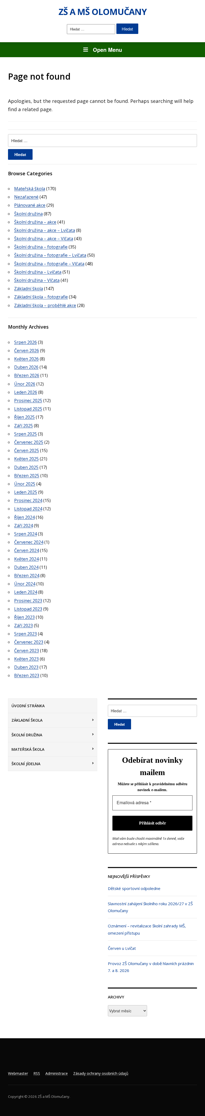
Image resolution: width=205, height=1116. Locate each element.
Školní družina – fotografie (41, 247)
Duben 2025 (26, 467)
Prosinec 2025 (28, 400)
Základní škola (26, 720)
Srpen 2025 (25, 434)
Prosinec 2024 (28, 500)
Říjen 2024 (24, 517)
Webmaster (18, 1073)
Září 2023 (23, 625)
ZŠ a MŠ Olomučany (102, 11)
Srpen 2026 (25, 342)
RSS (36, 1073)
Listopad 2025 (28, 409)
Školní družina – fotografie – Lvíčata (50, 255)
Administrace (56, 1073)
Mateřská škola (27, 749)
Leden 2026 (25, 392)
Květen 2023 (26, 659)
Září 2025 (23, 426)
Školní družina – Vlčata (37, 280)
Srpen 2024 (25, 534)
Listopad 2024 (28, 509)
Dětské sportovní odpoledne (134, 888)
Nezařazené (26, 197)
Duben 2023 (26, 667)
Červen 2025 (26, 450)
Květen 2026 (26, 359)
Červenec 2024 (28, 542)
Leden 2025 (25, 492)
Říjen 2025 (24, 417)
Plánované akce (29, 205)
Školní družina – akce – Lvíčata (44, 230)
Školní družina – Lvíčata (37, 272)
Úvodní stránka (28, 705)
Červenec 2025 (28, 442)
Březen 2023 (26, 675)
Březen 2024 (26, 575)
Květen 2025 (26, 459)
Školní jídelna (25, 763)
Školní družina (26, 734)
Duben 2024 (26, 567)
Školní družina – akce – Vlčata (43, 239)
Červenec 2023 (28, 642)
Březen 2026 (26, 375)
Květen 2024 (26, 559)
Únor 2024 (24, 584)
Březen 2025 (26, 476)
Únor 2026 (24, 384)
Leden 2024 (25, 592)
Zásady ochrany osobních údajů (100, 1073)
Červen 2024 (26, 550)
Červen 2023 (26, 651)
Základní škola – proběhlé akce (45, 305)
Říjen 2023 (24, 617)
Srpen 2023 (25, 634)
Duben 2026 (26, 367)
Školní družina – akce (35, 222)
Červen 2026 (26, 350)
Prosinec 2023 (28, 601)
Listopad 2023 (28, 609)
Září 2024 (23, 525)
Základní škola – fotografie (41, 297)
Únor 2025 (24, 484)
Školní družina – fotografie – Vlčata (49, 264)
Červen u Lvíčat (122, 948)
